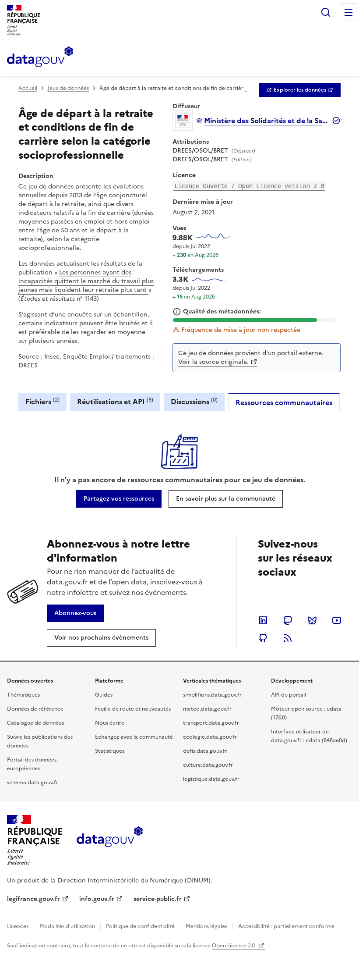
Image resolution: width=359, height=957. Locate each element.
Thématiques (23, 695)
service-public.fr (158, 899)
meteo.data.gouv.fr (207, 709)
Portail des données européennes (31, 764)
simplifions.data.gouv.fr (212, 695)
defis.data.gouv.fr (205, 751)
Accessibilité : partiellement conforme (286, 926)
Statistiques (109, 751)
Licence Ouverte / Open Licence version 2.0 (249, 185)
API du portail (288, 695)
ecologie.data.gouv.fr (210, 737)
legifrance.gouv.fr (33, 899)
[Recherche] (325, 12)
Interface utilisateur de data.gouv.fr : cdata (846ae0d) (309, 736)
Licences (17, 926)
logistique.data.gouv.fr (211, 779)
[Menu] (348, 12)
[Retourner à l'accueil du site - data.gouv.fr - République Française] (110, 839)
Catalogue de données (35, 723)
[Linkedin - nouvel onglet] (263, 620)
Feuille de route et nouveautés (133, 709)
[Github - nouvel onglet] (263, 638)
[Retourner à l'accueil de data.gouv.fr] (40, 57)
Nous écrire (109, 723)
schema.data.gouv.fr (32, 782)
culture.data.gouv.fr (208, 765)
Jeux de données (68, 88)
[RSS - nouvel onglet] (287, 638)
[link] (300, 90)
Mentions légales (206, 926)
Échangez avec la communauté (134, 737)
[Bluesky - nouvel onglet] (312, 620)
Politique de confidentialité (140, 926)
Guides (104, 695)
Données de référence (35, 709)
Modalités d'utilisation (67, 926)
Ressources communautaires (284, 402)
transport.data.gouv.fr (211, 723)
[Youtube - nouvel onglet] (336, 620)
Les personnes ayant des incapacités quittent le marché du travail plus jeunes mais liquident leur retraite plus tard (86, 281)
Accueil (27, 88)
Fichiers (42, 401)
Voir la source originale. (213, 361)
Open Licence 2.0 (234, 946)
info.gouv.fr (96, 899)
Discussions (194, 401)
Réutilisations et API (115, 401)
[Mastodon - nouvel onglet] (287, 620)
